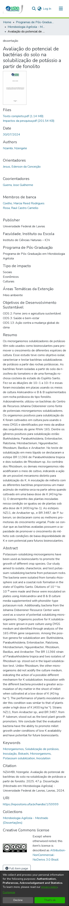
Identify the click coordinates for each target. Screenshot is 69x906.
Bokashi (23, 754)
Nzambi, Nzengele (15, 148)
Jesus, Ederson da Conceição (22, 166)
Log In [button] (47, 9)
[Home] (13, 9)
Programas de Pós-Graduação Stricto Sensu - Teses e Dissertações (35, 22)
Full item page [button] (18, 868)
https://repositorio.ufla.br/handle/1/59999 (31, 804)
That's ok (50, 900)
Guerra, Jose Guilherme (18, 185)
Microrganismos (13, 749)
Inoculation (43, 758)
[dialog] (34, 888)
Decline (18, 900)
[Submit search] (33, 8)
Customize (9, 892)
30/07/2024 (11, 134)
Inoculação (10, 754)
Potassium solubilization (19, 758)
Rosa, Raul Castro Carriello (20, 208)
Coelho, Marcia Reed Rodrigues (23, 203)
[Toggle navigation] (60, 8)
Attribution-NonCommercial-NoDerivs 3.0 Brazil (49, 855)
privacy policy (49, 887)
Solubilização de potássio (42, 749)
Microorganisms (40, 754)
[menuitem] (39, 8)
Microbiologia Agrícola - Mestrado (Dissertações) (27, 27)
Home (7, 22)
